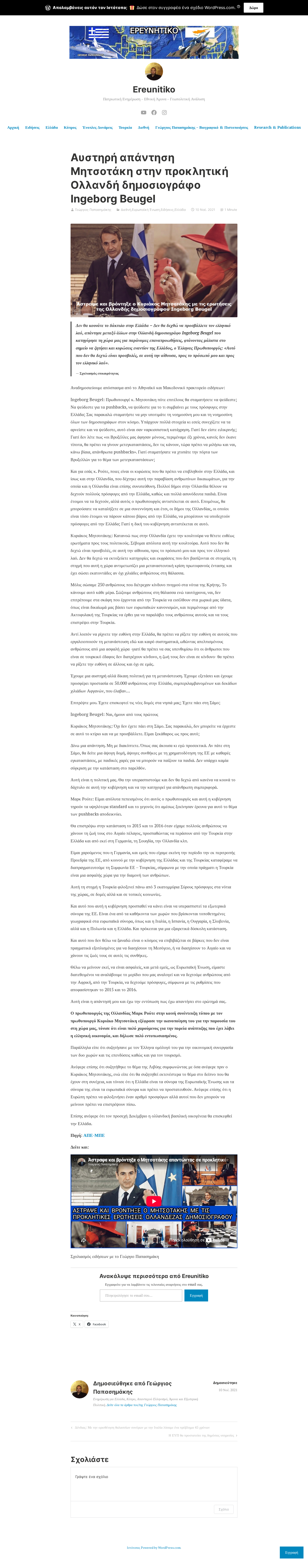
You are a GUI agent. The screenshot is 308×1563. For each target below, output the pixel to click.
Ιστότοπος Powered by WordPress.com (154, 1547)
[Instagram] (164, 112)
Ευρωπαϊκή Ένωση (146, 209)
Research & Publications (277, 127)
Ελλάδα (52, 127)
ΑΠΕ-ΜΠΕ (94, 1135)
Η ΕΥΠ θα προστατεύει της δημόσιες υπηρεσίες (201, 1436)
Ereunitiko (154, 89)
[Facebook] (154, 112)
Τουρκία (125, 127)
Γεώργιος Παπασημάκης (93, 209)
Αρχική (13, 127)
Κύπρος (70, 127)
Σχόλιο (224, 1509)
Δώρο (253, 7)
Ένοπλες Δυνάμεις (98, 127)
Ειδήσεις (32, 127)
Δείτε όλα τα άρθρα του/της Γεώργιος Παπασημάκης (142, 1404)
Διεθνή (143, 127)
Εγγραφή (196, 1295)
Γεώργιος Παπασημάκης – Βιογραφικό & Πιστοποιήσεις (201, 127)
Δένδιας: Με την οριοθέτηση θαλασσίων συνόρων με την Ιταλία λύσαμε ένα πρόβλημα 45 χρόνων (140, 1428)
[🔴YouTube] (143, 112)
